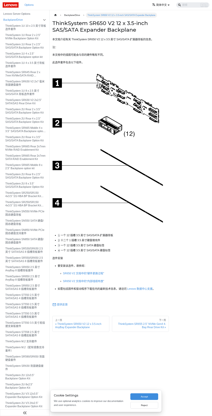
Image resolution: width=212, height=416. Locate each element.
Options (29, 4)
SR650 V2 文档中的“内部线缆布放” (83, 281)
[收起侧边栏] (25, 412)
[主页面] (55, 15)
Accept (144, 396)
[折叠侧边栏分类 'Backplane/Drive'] (44, 20)
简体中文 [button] (161, 4)
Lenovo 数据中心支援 (140, 288)
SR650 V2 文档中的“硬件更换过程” (83, 273)
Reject (144, 405)
